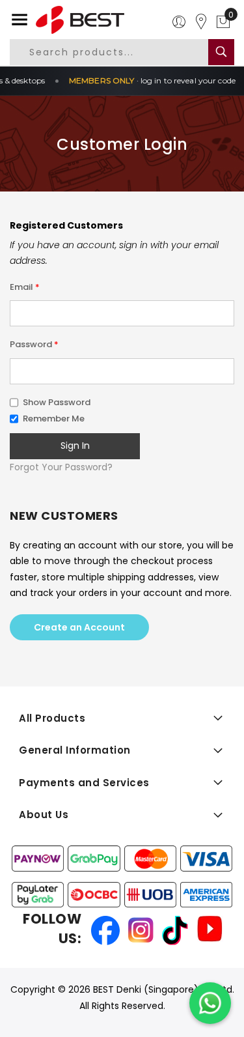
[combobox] (120, 52)
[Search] (221, 52)
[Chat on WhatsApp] (210, 1003)
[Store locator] (201, 22)
